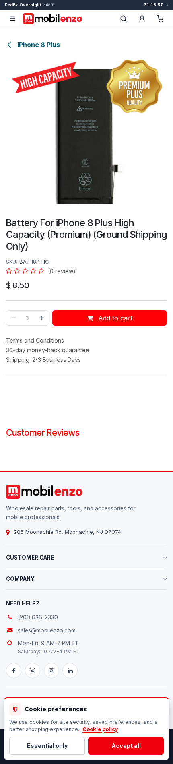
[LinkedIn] (70, 670)
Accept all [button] (126, 745)
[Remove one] (13, 318)
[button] (142, 18)
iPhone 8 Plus (38, 45)
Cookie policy (100, 729)
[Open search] (123, 18)
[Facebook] (13, 670)
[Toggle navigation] (12, 18)
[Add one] (42, 318)
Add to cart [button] (114, 318)
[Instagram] (51, 670)
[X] (32, 670)
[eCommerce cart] (160, 18)
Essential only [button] (47, 745)
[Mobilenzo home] (44, 492)
